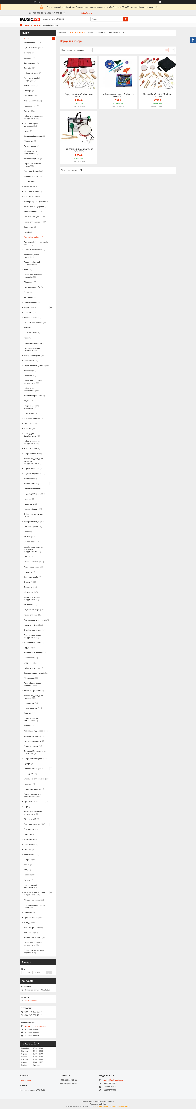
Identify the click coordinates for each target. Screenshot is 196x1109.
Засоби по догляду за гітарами (33, 697)
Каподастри (29, 703)
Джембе (27, 68)
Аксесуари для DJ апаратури (32, 79)
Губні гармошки (30, 48)
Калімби (27, 880)
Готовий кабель (30, 769)
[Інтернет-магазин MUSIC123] (30, 19)
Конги (26, 131)
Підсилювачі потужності (34, 365)
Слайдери (28, 774)
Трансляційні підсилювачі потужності (35, 752)
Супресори (29, 663)
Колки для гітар (30, 708)
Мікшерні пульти (31, 176)
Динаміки (28, 328)
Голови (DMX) (30, 181)
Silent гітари (29, 371)
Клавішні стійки (30, 317)
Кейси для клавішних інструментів (33, 813)
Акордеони (28, 297)
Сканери (27, 91)
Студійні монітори (31, 610)
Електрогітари (30, 43)
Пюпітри (27, 784)
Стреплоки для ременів (34, 779)
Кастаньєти (29, 504)
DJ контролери (30, 333)
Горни (26, 292)
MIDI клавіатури (31, 101)
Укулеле (27, 53)
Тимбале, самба (31, 577)
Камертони (29, 933)
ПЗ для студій (30, 819)
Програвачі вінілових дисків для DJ (36, 243)
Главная (61, 33)
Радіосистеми (30, 106)
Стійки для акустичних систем (33, 515)
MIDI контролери (31, 927)
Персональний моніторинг (30, 886)
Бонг (26, 269)
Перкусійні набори (32, 237)
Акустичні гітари (31, 171)
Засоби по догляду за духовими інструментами (33, 461)
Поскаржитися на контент (99, 1106)
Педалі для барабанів (33, 494)
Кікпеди (27, 922)
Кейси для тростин (32, 668)
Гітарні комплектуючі (33, 758)
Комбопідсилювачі (32, 418)
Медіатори (28, 592)
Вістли (26, 865)
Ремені (27, 557)
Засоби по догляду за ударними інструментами (33, 549)
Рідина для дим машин (34, 343)
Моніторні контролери (33, 653)
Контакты (101, 33)
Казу (26, 870)
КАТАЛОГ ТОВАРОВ (77, 33)
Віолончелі (28, 282)
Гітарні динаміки (31, 746)
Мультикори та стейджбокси (30, 152)
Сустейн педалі (30, 917)
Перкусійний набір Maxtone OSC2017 (79, 95)
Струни (27, 582)
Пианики (27, 499)
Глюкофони (29, 829)
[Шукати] (125, 19)
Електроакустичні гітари (31, 256)
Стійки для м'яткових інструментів (33, 944)
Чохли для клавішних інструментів (33, 382)
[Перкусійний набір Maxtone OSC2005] (78, 127)
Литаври (27, 726)
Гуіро (26, 806)
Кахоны (27, 537)
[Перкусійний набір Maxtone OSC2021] (157, 73)
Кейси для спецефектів (34, 207)
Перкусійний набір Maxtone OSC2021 (157, 95)
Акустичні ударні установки (31, 124)
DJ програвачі (30, 146)
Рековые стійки (30, 448)
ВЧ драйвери (29, 542)
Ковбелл (27, 428)
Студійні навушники (32, 630)
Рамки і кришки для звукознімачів (32, 795)
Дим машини (29, 86)
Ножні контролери (32, 690)
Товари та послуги (32, 25)
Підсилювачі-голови (32, 489)
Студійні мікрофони (32, 473)
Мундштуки (29, 678)
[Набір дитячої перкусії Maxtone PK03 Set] (118, 73)
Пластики (28, 312)
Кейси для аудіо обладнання (31, 389)
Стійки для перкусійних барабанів (34, 951)
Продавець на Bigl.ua (98, 1104)
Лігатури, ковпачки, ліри (34, 620)
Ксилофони (29, 605)
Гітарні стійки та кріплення (31, 719)
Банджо (27, 834)
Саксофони (29, 360)
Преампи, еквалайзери (34, 801)
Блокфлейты (29, 854)
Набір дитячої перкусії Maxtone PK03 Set (118, 95)
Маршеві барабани (32, 396)
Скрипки (27, 58)
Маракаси (28, 479)
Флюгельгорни (30, 196)
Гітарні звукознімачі (32, 789)
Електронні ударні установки (32, 263)
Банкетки (28, 912)
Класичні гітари (30, 212)
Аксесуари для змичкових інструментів (35, 893)
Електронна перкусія (33, 736)
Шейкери (28, 376)
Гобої (26, 532)
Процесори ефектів (32, 741)
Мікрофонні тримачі (32, 938)
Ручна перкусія (30, 186)
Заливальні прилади (33, 136)
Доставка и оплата (118, 33)
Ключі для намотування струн (34, 906)
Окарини (28, 860)
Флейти (27, 111)
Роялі (26, 232)
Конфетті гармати (31, 159)
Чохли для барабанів (33, 222)
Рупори (27, 764)
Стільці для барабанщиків (30, 434)
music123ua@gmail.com (35, 1026)
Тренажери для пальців (34, 673)
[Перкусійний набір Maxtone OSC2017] (78, 73)
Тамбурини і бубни (32, 355)
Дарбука (27, 713)
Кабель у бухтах (31, 73)
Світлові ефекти (31, 527)
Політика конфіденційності (120, 1106)
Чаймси (27, 875)
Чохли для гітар (31, 625)
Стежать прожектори (33, 249)
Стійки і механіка (31, 562)
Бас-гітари (28, 96)
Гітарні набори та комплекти (31, 407)
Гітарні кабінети (31, 453)
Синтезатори (29, 63)
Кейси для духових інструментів (32, 442)
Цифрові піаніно (31, 423)
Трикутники (29, 839)
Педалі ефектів (30, 509)
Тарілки (27, 307)
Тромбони (28, 227)
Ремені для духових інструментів (32, 636)
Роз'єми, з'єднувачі (32, 217)
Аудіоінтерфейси (31, 567)
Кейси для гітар (30, 615)
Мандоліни (28, 141)
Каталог (25, 38)
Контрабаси (29, 413)
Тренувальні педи (31, 521)
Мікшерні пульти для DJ (34, 201)
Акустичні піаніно (31, 191)
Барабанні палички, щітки (32, 165)
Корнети (27, 338)
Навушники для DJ (32, 287)
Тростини (28, 587)
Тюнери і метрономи (33, 642)
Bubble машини (30, 302)
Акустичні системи (32, 824)
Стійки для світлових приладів (33, 276)
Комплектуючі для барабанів (32, 349)
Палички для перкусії (33, 323)
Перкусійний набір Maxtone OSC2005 (79, 150)
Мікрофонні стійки (32, 900)
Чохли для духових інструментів (32, 598)
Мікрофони (29, 484)
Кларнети (28, 572)
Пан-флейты (29, 844)
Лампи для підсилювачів (34, 731)
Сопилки (27, 849)
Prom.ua (111, 1102)
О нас (91, 33)
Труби (26, 401)
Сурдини (28, 648)
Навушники (29, 658)
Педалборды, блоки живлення (32, 684)
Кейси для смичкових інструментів (33, 117)
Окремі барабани (31, 468)
